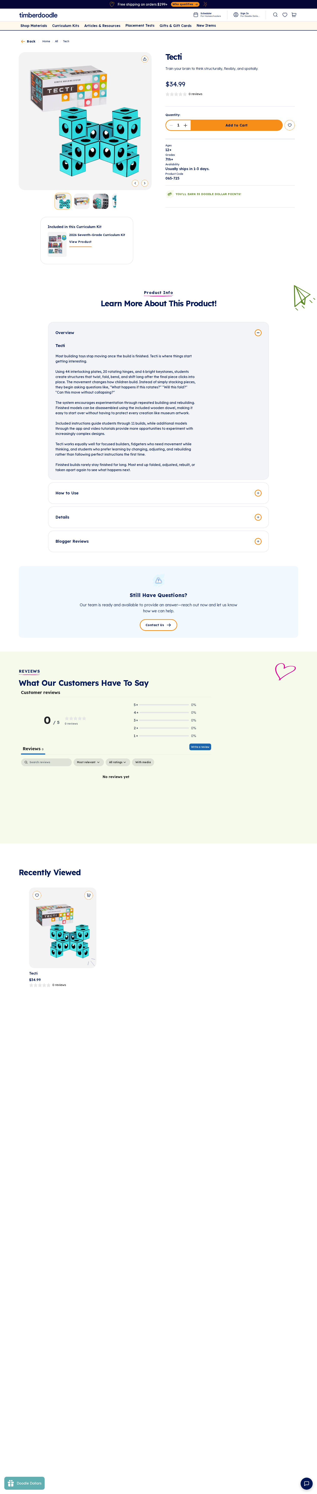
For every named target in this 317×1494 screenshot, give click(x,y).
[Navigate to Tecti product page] (62, 929)
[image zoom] (85, 121)
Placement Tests (140, 25)
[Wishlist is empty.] (285, 15)
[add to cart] (88, 895)
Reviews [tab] (33, 748)
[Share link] (144, 59)
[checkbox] (143, 762)
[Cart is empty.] (294, 15)
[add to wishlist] (289, 125)
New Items (206, 25)
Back (31, 41)
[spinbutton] (178, 125)
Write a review (200, 747)
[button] (171, 125)
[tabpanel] (116, 791)
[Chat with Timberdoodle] (307, 1484)
